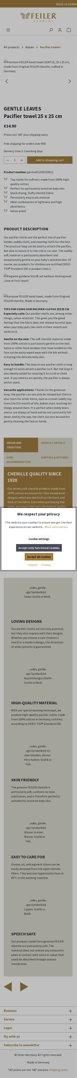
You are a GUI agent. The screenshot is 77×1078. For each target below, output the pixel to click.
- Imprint (32, 565)
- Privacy (45, 565)
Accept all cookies (39, 557)
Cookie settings (39, 539)
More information (56, 527)
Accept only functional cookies (39, 548)
